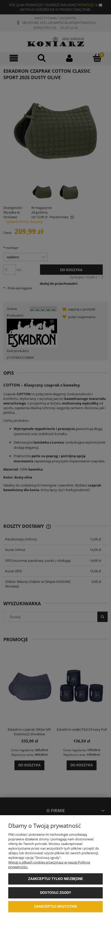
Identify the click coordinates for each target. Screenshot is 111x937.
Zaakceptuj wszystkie (55, 906)
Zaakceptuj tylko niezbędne (55, 879)
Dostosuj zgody (55, 893)
